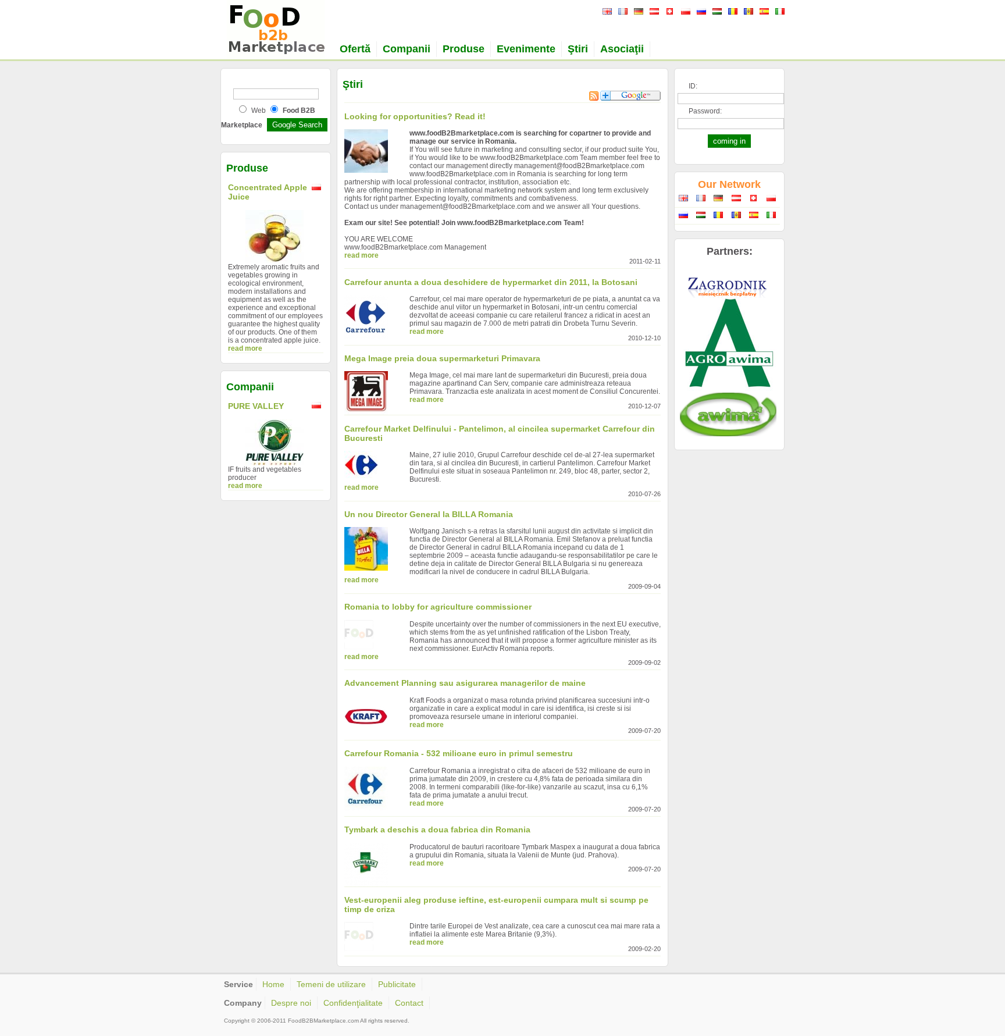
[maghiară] (716, 12)
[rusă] (700, 12)
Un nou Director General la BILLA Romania (428, 514)
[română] (731, 12)
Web (258, 110)
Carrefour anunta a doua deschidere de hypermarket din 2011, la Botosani (490, 282)
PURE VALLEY (256, 406)
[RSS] (593, 98)
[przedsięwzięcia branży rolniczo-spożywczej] (728, 434)
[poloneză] (684, 12)
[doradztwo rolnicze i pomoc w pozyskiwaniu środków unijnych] (728, 390)
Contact (409, 1002)
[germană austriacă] (653, 12)
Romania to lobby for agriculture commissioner (438, 606)
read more (245, 348)
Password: (705, 111)
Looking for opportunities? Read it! (415, 116)
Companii (406, 49)
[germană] (637, 12)
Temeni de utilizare (331, 984)
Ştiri (578, 49)
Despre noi (291, 1002)
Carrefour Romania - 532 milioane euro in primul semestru (458, 753)
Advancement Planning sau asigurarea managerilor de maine (465, 683)
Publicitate (397, 984)
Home (273, 984)
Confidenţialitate (353, 1002)
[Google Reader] (630, 98)
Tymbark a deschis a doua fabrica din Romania (437, 829)
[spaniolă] (763, 12)
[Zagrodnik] (728, 295)
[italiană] (778, 12)
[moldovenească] (747, 12)
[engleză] (606, 12)
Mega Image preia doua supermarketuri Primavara (442, 358)
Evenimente (526, 49)
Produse (463, 49)
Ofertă (355, 49)
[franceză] (621, 12)
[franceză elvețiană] (668, 12)
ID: (693, 86)
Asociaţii (622, 49)
